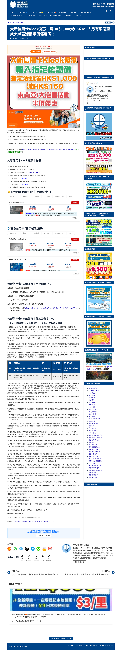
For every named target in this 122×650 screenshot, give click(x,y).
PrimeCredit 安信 (94, 419)
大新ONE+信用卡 (27, 150)
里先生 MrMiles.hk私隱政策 (18, 646)
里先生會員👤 (23, 13)
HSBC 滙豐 (92, 414)
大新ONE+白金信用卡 (16, 203)
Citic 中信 (92, 402)
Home (12, 13)
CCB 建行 (92, 398)
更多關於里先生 (79, 562)
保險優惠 (68, 15)
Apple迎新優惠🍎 (51, 13)
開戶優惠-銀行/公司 (16, 15)
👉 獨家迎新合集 (36, 51)
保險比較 (91, 426)
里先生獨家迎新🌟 (37, 13)
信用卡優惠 (30, 15)
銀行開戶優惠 (93, 477)
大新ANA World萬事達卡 (40, 150)
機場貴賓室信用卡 (59, 196)
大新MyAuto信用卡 (69, 150)
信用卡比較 (41, 15)
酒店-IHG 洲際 (93, 463)
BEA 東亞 (92, 393)
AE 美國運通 (93, 388)
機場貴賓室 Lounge (95, 447)
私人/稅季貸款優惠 (55, 15)
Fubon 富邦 (92, 409)
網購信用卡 (36, 196)
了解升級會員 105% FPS (49, 51)
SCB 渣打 (92, 421)
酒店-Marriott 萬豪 (95, 466)
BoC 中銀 (92, 395)
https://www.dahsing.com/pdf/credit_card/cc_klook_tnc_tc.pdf (35, 521)
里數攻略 (78, 15)
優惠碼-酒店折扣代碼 (95, 437)
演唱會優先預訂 (94, 449)
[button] (7, 606)
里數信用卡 (25, 196)
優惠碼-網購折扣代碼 (95, 435)
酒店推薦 (74, 13)
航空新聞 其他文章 (95, 452)
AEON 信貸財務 (94, 390)
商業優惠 (91, 442)
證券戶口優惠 (93, 454)
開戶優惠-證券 (85, 13)
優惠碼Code (63, 13)
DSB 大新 (11, 22)
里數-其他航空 (93, 475)
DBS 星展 (92, 405)
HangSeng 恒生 (94, 412)
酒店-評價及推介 (94, 468)
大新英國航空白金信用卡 (17, 239)
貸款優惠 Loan (93, 456)
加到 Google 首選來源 (44, 535)
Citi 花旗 (91, 400)
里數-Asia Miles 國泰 (95, 470)
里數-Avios (92, 473)
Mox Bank (92, 416)
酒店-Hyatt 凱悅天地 (95, 461)
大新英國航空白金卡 (55, 150)
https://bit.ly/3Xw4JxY (33, 172)
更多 (70, 196)
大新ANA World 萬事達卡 (17, 260)
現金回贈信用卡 (14, 196)
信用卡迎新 (92, 433)
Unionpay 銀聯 (93, 423)
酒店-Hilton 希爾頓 (95, 459)
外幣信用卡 (47, 196)
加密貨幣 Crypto (94, 440)
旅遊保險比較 (93, 444)
